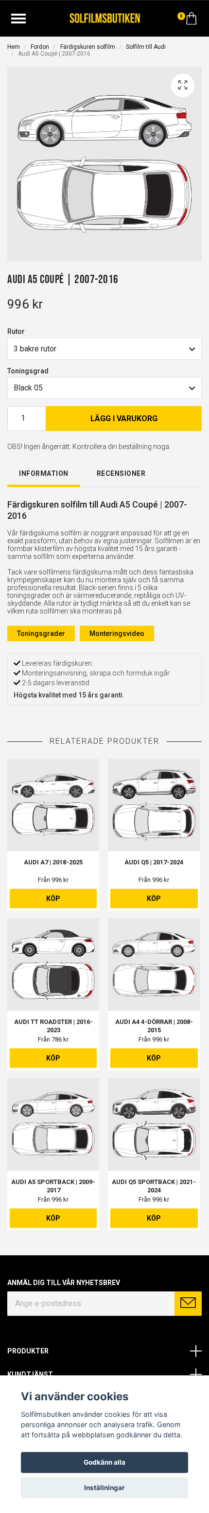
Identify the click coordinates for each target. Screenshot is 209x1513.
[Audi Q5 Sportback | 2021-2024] (154, 1124)
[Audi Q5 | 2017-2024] (154, 805)
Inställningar (104, 1488)
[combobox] (104, 348)
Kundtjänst (30, 1374)
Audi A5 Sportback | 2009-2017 (53, 1186)
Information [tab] (44, 473)
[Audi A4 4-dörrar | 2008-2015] (154, 965)
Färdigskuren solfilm (87, 46)
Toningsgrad (28, 371)
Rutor (16, 331)
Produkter (28, 1351)
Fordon (40, 46)
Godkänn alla (104, 1462)
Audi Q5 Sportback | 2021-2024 (154, 1186)
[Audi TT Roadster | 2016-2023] (53, 965)
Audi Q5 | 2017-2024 (153, 862)
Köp (53, 898)
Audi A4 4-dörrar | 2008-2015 (154, 1026)
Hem (13, 46)
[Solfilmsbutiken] (105, 17)
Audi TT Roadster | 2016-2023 (53, 1026)
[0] (191, 21)
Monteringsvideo (116, 633)
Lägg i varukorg (123, 418)
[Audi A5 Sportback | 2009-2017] (53, 1124)
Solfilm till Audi (146, 46)
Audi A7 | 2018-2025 (53, 862)
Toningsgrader (41, 633)
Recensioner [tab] (121, 473)
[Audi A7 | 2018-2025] (53, 805)
